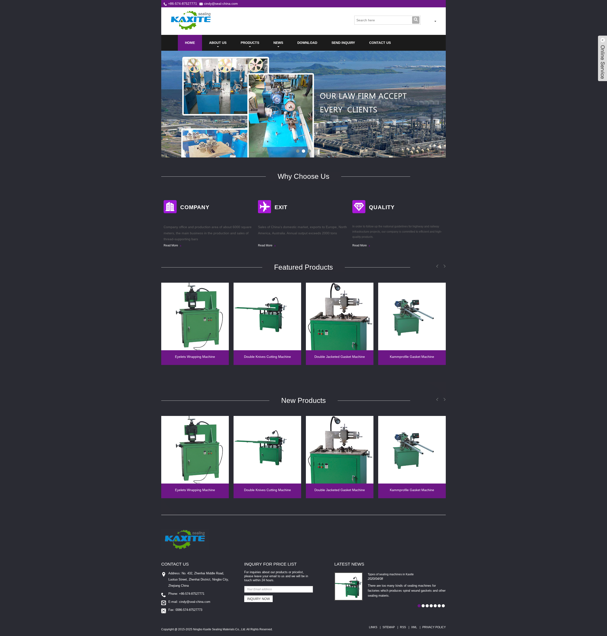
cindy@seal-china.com (221, 3)
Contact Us (380, 43)
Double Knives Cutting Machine (267, 357)
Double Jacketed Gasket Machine (339, 357)
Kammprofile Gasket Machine (412, 357)
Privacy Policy (434, 627)
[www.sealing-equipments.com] (428, 21)
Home (190, 43)
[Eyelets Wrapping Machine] (195, 316)
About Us (217, 43)
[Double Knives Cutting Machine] (267, 316)
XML (414, 627)
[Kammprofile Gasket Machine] (412, 316)
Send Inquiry (343, 43)
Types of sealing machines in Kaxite (391, 574)
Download (307, 43)
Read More (171, 245)
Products (250, 43)
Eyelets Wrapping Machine (195, 357)
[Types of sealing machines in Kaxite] (348, 586)
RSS (403, 627)
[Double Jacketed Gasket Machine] (339, 316)
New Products (303, 400)
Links (373, 627)
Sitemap (388, 627)
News (278, 43)
